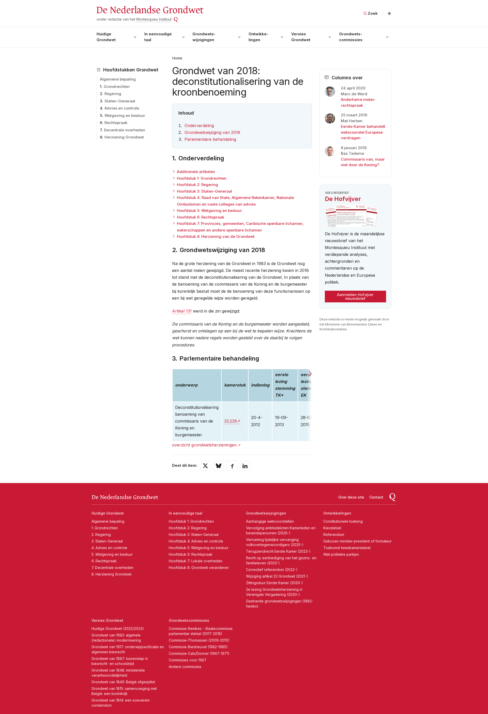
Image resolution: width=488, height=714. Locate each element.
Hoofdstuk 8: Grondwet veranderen (199, 567)
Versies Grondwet (300, 37)
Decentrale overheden (124, 130)
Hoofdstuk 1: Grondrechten (201, 178)
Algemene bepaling (118, 79)
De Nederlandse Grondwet (149, 10)
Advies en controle (121, 108)
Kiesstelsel (332, 528)
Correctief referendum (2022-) (272, 569)
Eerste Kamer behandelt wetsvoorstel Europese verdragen (363, 132)
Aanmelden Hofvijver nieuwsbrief (355, 296)
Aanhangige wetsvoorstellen (270, 521)
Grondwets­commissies (350, 37)
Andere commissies (185, 666)
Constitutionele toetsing (343, 521)
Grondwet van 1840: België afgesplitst (123, 682)
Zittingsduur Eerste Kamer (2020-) (274, 583)
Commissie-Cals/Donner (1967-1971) (199, 653)
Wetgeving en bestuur (124, 115)
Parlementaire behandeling (210, 139)
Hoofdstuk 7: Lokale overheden (195, 561)
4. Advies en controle (109, 548)
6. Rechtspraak (104, 561)
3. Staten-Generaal (107, 541)
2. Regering (101, 534)
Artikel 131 (182, 311)
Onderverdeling (199, 125)
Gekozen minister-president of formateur (357, 541)
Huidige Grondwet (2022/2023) (118, 628)
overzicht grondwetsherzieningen (204, 444)
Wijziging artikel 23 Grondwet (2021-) (277, 576)
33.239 (230, 421)
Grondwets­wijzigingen (204, 37)
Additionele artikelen (196, 171)
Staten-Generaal (119, 101)
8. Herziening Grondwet (111, 574)
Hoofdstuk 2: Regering (197, 184)
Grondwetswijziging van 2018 (212, 132)
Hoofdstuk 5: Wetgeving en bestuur (209, 210)
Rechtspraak (115, 122)
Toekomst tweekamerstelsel (347, 548)
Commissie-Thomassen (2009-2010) (199, 640)
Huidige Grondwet (106, 37)
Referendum (333, 534)
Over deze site (351, 497)
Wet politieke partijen (341, 554)
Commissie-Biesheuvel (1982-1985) (198, 647)
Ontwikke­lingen (258, 37)
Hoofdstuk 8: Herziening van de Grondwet (215, 236)
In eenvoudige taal (158, 37)
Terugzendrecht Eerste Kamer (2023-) (278, 551)
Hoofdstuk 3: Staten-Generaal (204, 191)
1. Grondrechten (105, 528)
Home (177, 58)
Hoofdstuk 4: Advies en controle (196, 541)
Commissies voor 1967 (187, 660)
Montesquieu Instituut (154, 19)
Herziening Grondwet (124, 137)
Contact (376, 497)
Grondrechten (117, 86)
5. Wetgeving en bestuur (112, 554)
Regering (112, 93)
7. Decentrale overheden (112, 567)
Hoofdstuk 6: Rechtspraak (200, 217)
